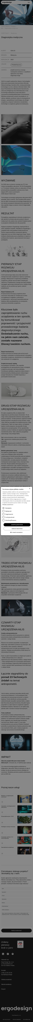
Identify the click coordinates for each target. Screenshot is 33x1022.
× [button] (29, 488)
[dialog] (16, 511)
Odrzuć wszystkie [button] (17, 528)
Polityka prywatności (7, 504)
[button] (16, 532)
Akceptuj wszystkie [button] (17, 524)
